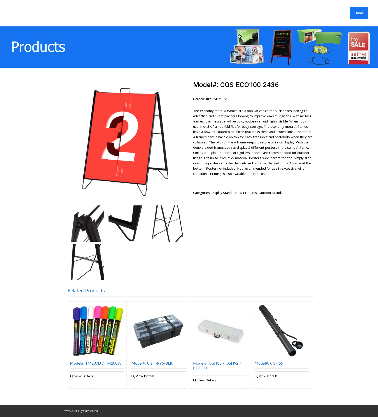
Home (359, 13)
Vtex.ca (68, 411)
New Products (246, 192)
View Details (83, 376)
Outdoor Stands (271, 192)
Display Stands (222, 192)
